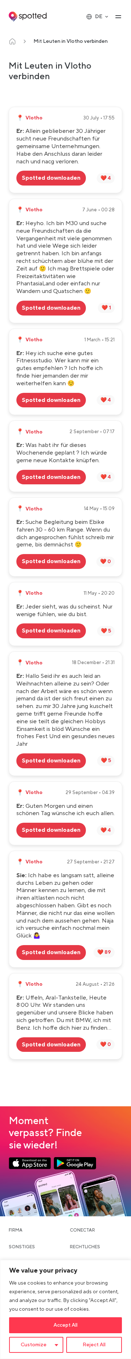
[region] (65, 1309)
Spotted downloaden (51, 178)
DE (98, 16)
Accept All (65, 1325)
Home (12, 41)
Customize (34, 1345)
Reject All (94, 1345)
